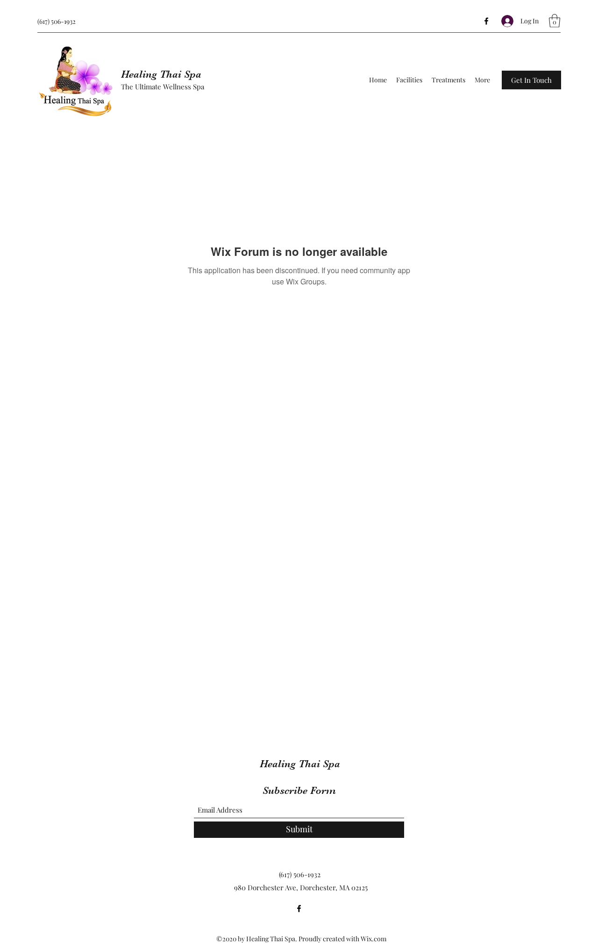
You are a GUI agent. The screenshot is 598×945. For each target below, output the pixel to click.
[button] (554, 21)
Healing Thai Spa (161, 74)
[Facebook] (486, 21)
